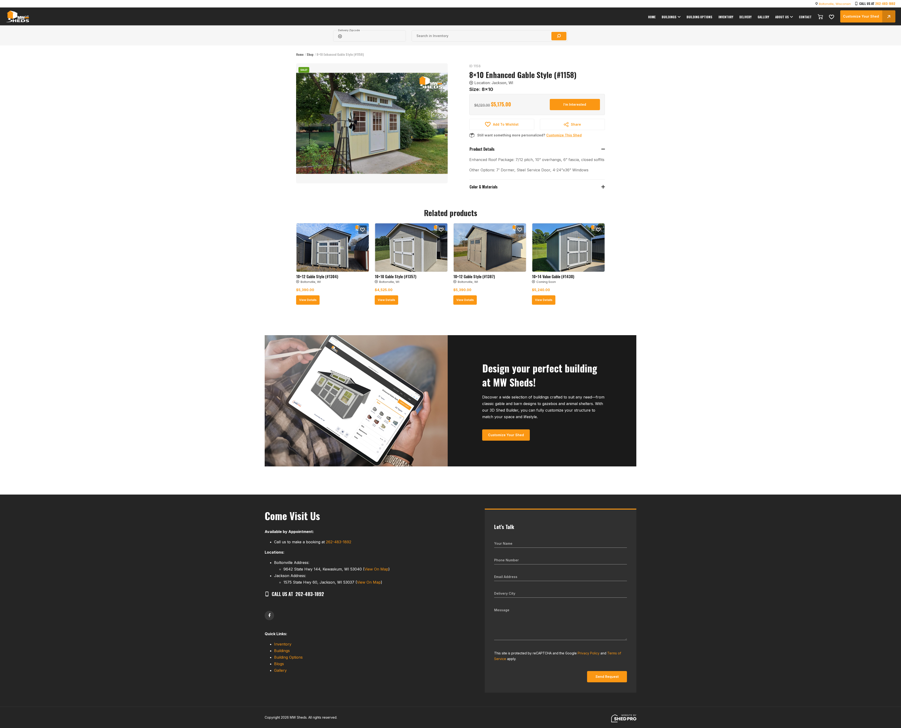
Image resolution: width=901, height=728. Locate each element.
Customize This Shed (564, 135)
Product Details (482, 149)
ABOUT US (782, 17)
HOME (652, 17)
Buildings (282, 650)
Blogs (279, 663)
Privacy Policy (588, 653)
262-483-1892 (885, 3)
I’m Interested (574, 104)
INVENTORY (725, 17)
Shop (310, 54)
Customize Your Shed (861, 16)
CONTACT (805, 17)
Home (300, 54)
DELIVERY (745, 17)
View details (308, 300)
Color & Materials (484, 187)
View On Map (376, 569)
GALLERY (763, 17)
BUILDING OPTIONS (699, 17)
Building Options (288, 657)
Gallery (280, 670)
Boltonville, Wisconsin (835, 4)
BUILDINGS (669, 17)
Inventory (282, 644)
